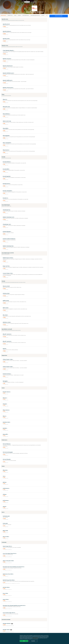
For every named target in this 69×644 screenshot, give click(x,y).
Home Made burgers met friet (35, 15)
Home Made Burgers (26, 15)
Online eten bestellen (58, 15)
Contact (39, 1)
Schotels (43, 15)
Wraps (15, 15)
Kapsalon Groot (10, 15)
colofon (44, 1)
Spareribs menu (3, 15)
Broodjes (19, 15)
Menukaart (27, 1)
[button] (46, 15)
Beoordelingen (34, 1)
